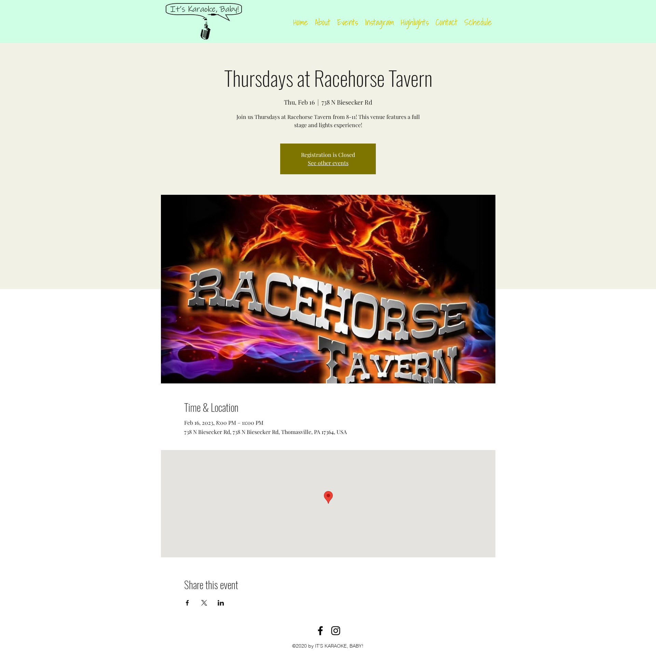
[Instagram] (336, 631)
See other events (328, 162)
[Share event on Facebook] (187, 603)
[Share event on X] (204, 603)
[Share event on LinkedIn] (221, 603)
